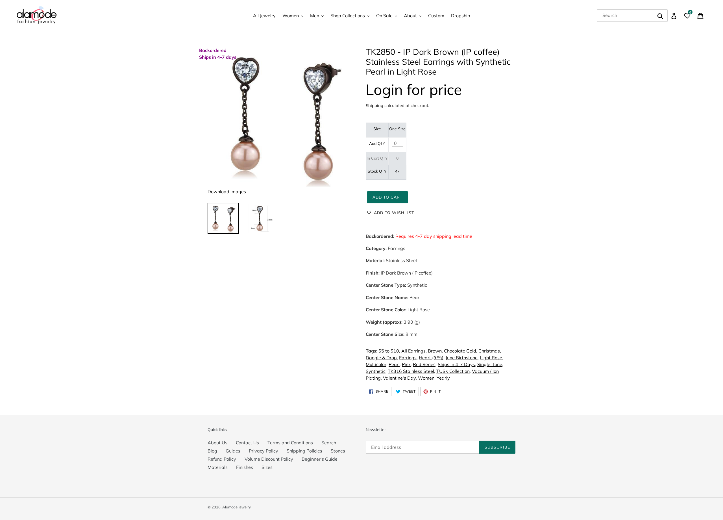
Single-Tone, (490, 364)
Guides (233, 451)
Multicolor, (376, 364)
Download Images (227, 191)
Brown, (435, 351)
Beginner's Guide (319, 459)
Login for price (414, 89)
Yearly (443, 378)
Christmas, (489, 351)
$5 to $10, (389, 351)
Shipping (374, 105)
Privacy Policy (263, 451)
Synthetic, (376, 371)
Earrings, (408, 357)
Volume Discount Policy (269, 459)
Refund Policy (222, 459)
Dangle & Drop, (382, 357)
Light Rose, (491, 357)
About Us (217, 442)
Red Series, (425, 364)
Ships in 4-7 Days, (457, 364)
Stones (338, 451)
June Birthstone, (462, 357)
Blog (212, 451)
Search (328, 442)
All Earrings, (414, 351)
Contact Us (247, 442)
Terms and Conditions (290, 442)
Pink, (407, 364)
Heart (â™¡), (432, 357)
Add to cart (387, 197)
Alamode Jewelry (236, 507)
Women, (426, 378)
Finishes (244, 467)
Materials (218, 467)
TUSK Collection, (453, 371)
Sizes (267, 467)
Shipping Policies (304, 451)
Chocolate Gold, (460, 351)
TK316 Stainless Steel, (411, 371)
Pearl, (395, 364)
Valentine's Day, (400, 378)
